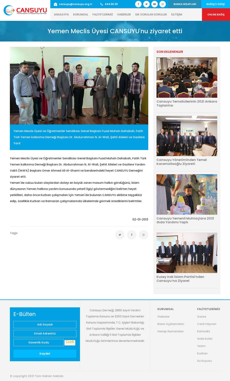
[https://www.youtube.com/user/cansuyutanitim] (154, 4)
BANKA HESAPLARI (185, 4)
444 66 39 (111, 4)
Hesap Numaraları (170, 331)
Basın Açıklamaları (170, 324)
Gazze (201, 317)
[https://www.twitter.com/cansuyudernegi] (138, 4)
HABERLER (124, 14)
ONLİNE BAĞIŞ (216, 14)
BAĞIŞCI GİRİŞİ (215, 4)
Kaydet (45, 354)
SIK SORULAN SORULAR (151, 14)
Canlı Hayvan (206, 324)
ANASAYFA (61, 14)
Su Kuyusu (204, 361)
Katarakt (203, 331)
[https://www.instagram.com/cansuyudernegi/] (162, 4)
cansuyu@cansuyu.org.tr (75, 4)
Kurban (202, 353)
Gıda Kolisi (204, 339)
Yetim (201, 346)
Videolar (163, 317)
